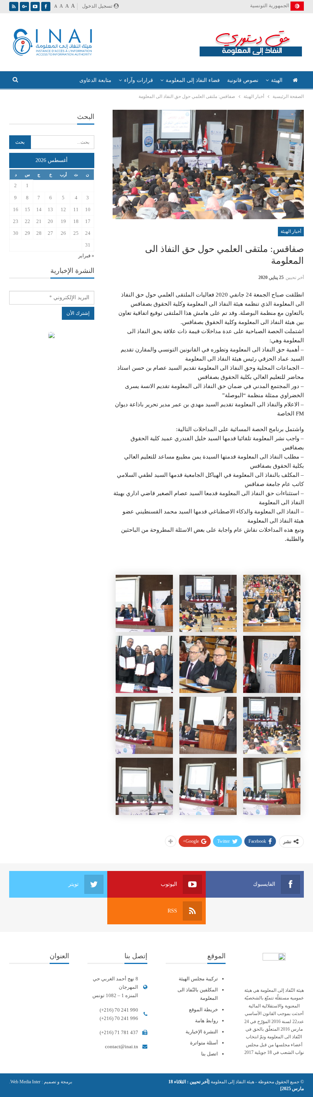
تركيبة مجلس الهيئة (198, 979)
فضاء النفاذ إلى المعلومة (193, 80)
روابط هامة (206, 1020)
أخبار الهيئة (291, 231)
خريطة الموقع (203, 1009)
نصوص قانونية (242, 80)
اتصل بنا (209, 1054)
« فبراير (86, 255)
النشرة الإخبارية (202, 1031)
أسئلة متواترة (204, 1043)
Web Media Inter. (24, 1081)
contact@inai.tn (121, 1046)
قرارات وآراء (138, 80)
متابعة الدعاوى (95, 80)
